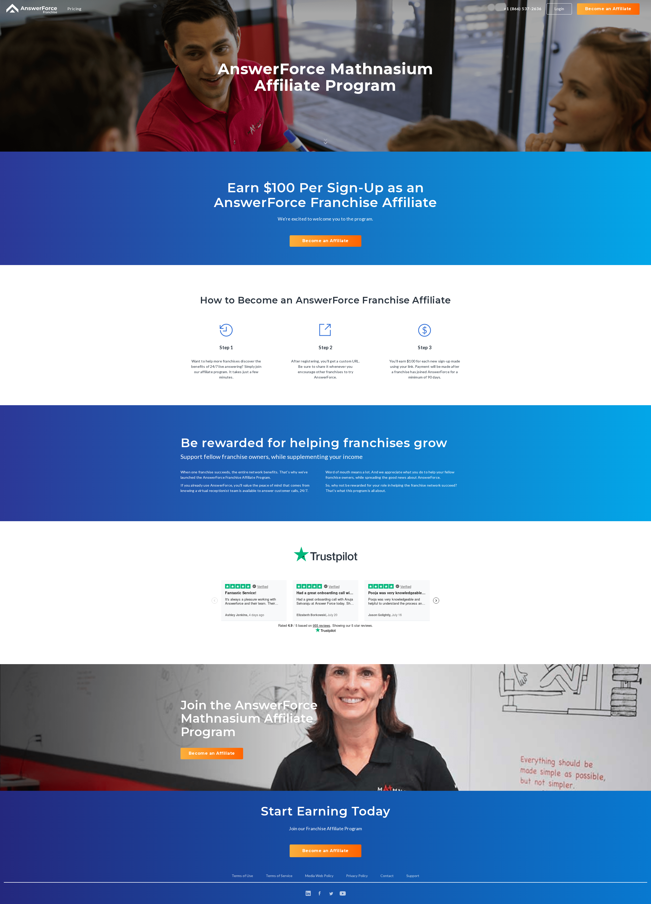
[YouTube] (342, 893)
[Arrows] (325, 139)
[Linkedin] (308, 893)
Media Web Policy (319, 875)
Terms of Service (279, 875)
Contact (387, 875)
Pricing (74, 8)
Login (559, 8)
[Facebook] (320, 893)
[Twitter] (331, 893)
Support (412, 875)
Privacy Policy (357, 875)
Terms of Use (242, 875)
